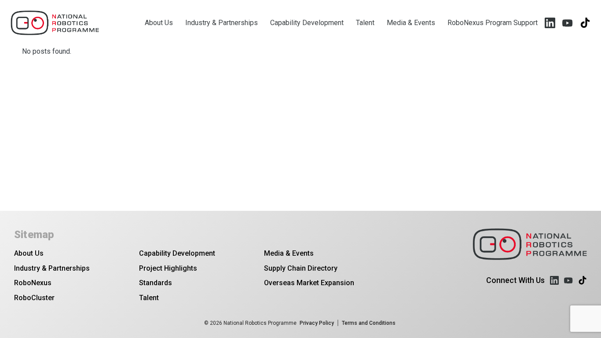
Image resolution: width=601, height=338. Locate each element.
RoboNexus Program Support (492, 22)
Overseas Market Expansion (309, 283)
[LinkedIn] (550, 23)
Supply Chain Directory (300, 268)
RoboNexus (32, 283)
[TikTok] (585, 23)
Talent (365, 22)
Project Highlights (168, 268)
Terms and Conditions (369, 323)
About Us (159, 22)
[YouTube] (567, 23)
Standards (155, 283)
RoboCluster (34, 298)
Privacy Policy (317, 323)
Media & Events (411, 22)
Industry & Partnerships (221, 22)
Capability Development (307, 22)
